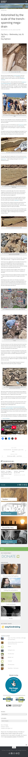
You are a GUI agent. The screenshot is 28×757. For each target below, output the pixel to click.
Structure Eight (17, 75)
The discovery (11, 653)
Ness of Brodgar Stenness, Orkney (5, 725)
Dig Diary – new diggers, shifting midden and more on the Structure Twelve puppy (6, 473)
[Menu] (26, 1)
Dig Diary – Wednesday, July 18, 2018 (19, 472)
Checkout (10, 661)
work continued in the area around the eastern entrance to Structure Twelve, (13, 407)
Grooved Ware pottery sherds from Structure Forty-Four (15, 643)
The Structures (11, 664)
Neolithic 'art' (10, 657)
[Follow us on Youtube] (26, 485)
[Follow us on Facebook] (20, 485)
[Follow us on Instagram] (22, 485)
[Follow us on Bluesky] (18, 485)
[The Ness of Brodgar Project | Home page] (5, 2)
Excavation (3, 10)
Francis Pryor (21, 124)
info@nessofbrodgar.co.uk (6, 728)
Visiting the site (11, 650)
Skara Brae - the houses (13, 668)
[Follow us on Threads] (24, 485)
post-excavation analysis (10, 736)
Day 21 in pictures (6, 418)
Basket (9, 646)
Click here (16, 200)
